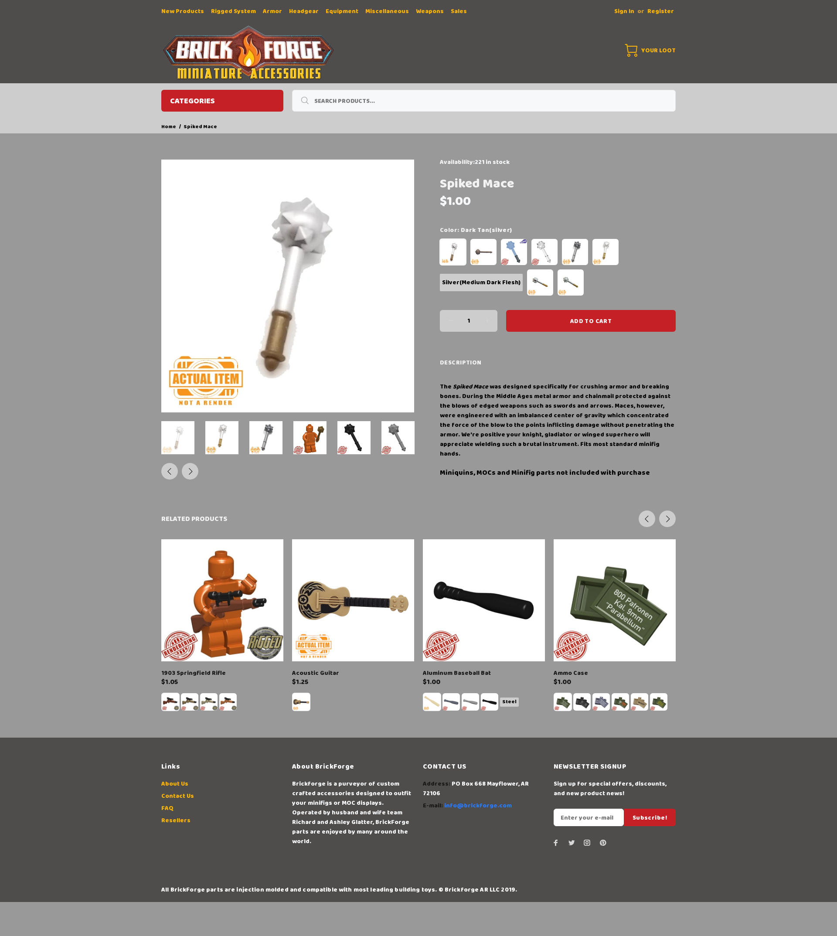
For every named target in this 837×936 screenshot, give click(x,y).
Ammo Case (571, 673)
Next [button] (190, 471)
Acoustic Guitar (315, 673)
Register (660, 11)
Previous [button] (169, 471)
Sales (459, 11)
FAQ (167, 808)
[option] (183, 437)
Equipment (342, 11)
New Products (182, 11)
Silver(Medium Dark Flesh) (481, 282)
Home (168, 127)
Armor (272, 11)
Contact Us (177, 796)
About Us (174, 784)
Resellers (176, 820)
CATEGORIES (192, 101)
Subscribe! (650, 818)
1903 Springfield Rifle (193, 673)
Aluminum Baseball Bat (457, 673)
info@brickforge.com (478, 805)
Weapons (430, 11)
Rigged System (233, 11)
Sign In (624, 11)
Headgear (304, 11)
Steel (509, 702)
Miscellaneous (387, 11)
